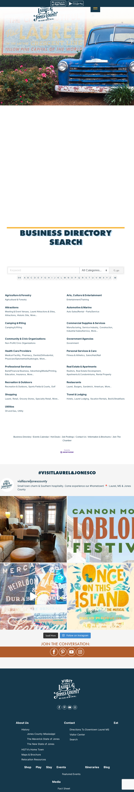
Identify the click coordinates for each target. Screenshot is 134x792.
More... (33, 315)
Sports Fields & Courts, (39, 386)
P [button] (75, 278)
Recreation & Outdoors (18, 382)
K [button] (58, 278)
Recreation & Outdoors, (16, 386)
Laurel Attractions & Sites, (42, 311)
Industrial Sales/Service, (78, 331)
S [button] (86, 278)
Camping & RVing (15, 323)
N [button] (68, 278)
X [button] (103, 278)
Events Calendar (41, 437)
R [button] (82, 278)
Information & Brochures (99, 437)
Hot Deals (55, 437)
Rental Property (103, 374)
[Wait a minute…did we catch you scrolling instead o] (33, 529)
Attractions (11, 307)
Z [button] (110, 278)
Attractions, (10, 315)
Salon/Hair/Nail (93, 355)
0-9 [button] (19, 278)
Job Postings (68, 437)
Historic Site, (23, 315)
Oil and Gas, (11, 411)
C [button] (31, 278)
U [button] (93, 278)
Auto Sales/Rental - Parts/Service (83, 311)
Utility (20, 411)
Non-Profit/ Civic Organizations (20, 343)
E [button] (38, 278)
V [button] (96, 278)
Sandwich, (88, 386)
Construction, (106, 327)
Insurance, (21, 374)
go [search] (117, 270)
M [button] (65, 278)
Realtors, (71, 371)
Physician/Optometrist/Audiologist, (22, 358)
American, (99, 386)
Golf (53, 386)
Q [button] (79, 278)
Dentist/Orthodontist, (43, 355)
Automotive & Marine (79, 307)
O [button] (72, 278)
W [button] (100, 278)
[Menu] (95, 7)
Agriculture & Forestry (18, 295)
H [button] (49, 278)
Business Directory (22, 437)
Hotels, (70, 398)
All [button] (115, 278)
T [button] (89, 278)
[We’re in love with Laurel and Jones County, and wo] (33, 596)
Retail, (16, 398)
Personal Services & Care (81, 350)
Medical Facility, (13, 355)
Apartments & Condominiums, (81, 374)
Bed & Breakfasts (116, 398)
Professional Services (18, 366)
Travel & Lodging (77, 394)
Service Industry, (90, 327)
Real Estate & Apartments (81, 366)
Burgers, (78, 386)
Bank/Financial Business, (17, 371)
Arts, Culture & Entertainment (84, 295)
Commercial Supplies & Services (86, 323)
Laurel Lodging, (81, 398)
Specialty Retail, (43, 398)
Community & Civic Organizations (25, 338)
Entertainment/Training (78, 299)
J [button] (54, 278)
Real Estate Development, (88, 371)
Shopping (11, 394)
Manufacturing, (74, 327)
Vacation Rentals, (98, 398)
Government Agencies (80, 338)
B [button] (28, 278)
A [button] (24, 278)
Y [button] (106, 278)
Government (73, 343)
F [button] (41, 278)
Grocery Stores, (27, 398)
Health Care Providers (18, 350)
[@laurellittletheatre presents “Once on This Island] (100, 596)
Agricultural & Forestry (16, 299)
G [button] (45, 278)
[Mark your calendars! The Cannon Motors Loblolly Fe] (100, 529)
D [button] (35, 278)
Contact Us (81, 437)
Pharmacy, (27, 355)
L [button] (61, 278)
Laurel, (70, 386)
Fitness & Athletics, (76, 355)
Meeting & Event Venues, (17, 311)
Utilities (9, 406)
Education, (10, 374)
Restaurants (74, 382)
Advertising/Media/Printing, (43, 371)
